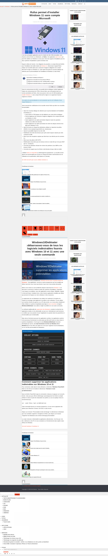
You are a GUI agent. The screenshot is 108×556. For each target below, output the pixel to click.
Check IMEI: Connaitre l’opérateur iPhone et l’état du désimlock (20, 543)
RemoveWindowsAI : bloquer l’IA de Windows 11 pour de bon (34, 181)
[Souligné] (35, 228)
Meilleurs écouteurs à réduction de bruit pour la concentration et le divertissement (77, 71)
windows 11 (45, 159)
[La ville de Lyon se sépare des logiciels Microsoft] (26, 473)
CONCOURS (6, 501)
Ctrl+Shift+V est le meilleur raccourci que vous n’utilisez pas (15, 485)
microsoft (28, 159)
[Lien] (24, 233)
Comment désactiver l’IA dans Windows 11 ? (30, 455)
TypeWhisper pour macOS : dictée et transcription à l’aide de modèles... (36, 203)
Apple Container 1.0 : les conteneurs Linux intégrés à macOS (34, 189)
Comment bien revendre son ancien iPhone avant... (81, 30)
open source (58, 57)
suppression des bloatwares (43, 309)
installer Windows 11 (27, 94)
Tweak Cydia (6, 521)
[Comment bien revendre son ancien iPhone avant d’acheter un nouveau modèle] (74, 30)
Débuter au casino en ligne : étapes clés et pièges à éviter (77, 53)
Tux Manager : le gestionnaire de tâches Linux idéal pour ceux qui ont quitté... (37, 210)
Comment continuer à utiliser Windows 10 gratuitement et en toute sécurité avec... (38, 462)
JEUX (4, 529)
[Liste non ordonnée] (51, 228)
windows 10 (30, 426)
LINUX (49, 3)
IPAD (4, 507)
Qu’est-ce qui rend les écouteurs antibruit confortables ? (77, 80)
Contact (80, 3)
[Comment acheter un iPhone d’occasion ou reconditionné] (74, 17)
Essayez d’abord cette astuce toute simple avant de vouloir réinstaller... (36, 448)
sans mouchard (52, 304)
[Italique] (29, 228)
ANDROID (6, 512)
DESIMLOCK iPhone (8, 534)
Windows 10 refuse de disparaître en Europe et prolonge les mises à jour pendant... (38, 469)
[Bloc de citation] (56, 228)
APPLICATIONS (7, 527)
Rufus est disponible (32, 152)
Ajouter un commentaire (45, 21)
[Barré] (40, 228)
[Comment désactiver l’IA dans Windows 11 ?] (26, 452)
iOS (4, 503)
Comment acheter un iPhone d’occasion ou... (82, 17)
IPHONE (5, 505)
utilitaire (40, 159)
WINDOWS (6, 511)
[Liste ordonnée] (46, 228)
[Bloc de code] (62, 228)
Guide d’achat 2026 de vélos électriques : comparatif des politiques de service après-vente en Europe (78, 62)
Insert (17, 494)
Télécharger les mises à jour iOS (12, 538)
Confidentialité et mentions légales (32, 485)
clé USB (24, 159)
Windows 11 (44, 66)
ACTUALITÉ (44, 3)
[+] (35, 234)
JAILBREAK (60, 3)
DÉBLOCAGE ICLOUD (9, 536)
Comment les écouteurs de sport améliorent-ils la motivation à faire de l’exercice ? (78, 89)
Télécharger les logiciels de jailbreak (13, 540)
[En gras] (24, 228)
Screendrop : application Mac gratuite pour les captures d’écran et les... (36, 174)
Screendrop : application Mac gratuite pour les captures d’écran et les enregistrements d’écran (77, 45)
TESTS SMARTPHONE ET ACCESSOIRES (14, 498)
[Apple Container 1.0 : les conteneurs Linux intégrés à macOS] (26, 185)
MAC (4, 509)
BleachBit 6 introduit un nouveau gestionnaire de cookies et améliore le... (36, 196)
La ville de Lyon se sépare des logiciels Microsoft (31, 477)
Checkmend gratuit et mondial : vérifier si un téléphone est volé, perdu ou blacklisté (26, 542)
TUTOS (54, 3)
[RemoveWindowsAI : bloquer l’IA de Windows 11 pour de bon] (26, 178)
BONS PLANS (7, 500)
